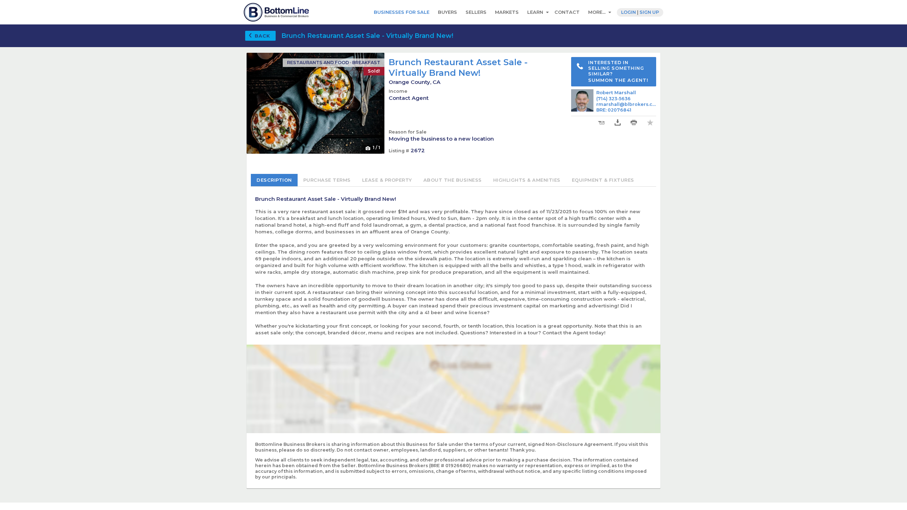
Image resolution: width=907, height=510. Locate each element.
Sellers (476, 12)
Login (628, 12)
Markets (507, 12)
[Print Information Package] (634, 122)
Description (274, 180)
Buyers (447, 12)
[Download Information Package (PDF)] (618, 122)
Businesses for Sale (401, 12)
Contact (567, 12)
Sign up (649, 12)
